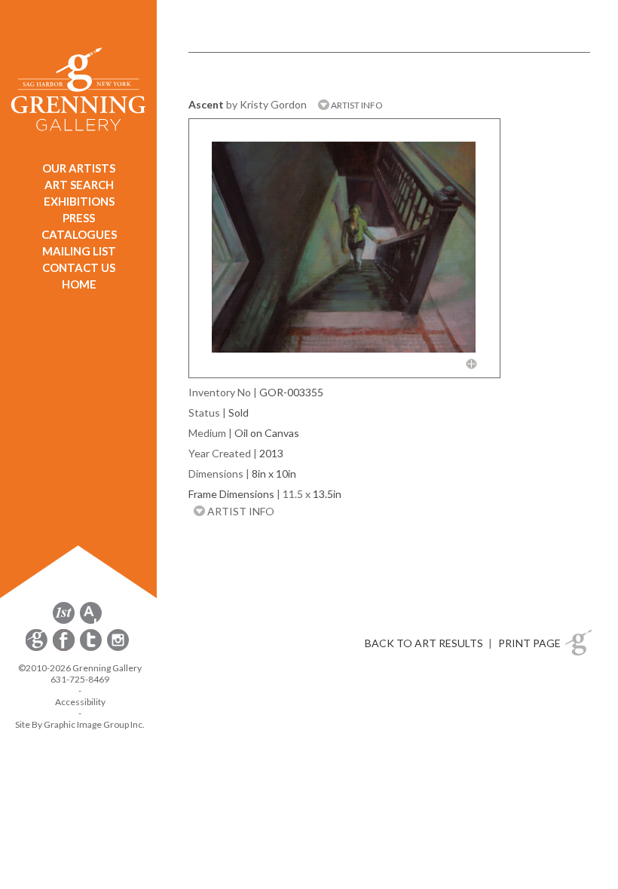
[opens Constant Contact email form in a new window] (37, 648)
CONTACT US (78, 267)
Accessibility (80, 701)
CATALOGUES (79, 234)
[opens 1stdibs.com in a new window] (63, 621)
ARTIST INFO (356, 105)
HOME (79, 284)
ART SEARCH (79, 184)
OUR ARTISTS (78, 168)
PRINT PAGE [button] (529, 643)
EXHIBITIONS (79, 201)
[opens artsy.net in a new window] (90, 621)
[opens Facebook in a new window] (64, 648)
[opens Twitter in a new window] (92, 648)
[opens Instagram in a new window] (118, 648)
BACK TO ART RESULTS (424, 643)
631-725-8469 (79, 679)
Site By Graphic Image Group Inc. (80, 724)
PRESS (79, 218)
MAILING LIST (79, 251)
